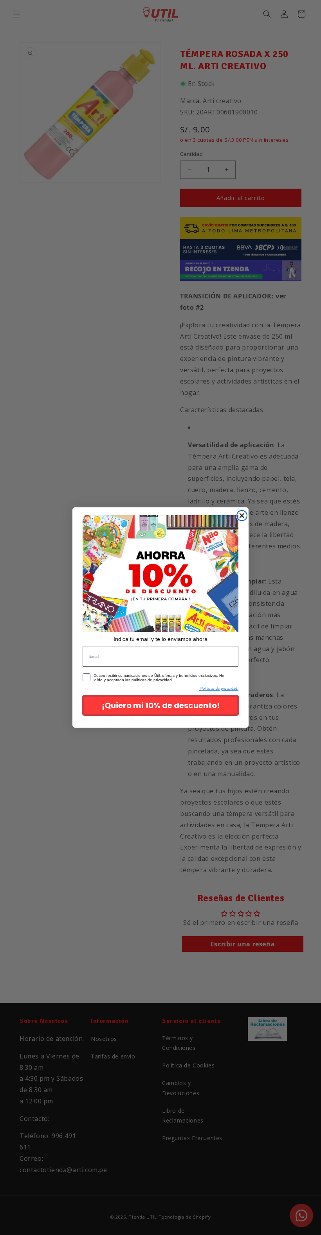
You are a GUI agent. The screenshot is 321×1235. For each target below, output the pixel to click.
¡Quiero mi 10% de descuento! (161, 705)
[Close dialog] (242, 515)
